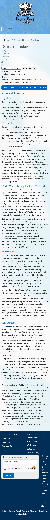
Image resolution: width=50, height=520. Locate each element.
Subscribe (8, 475)
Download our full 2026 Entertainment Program (24, 87)
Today (4, 59)
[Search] (2, 65)
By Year (4, 51)
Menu (9, 28)
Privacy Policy (33, 453)
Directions (6, 450)
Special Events (33, 441)
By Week (5, 57)
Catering (31, 449)
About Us (6, 442)
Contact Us (7, 446)
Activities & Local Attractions (34, 436)
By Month (5, 54)
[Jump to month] (2, 62)
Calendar (6, 439)
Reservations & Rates (11, 435)
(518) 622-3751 (43, 496)
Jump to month (29, 68)
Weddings (31, 445)
